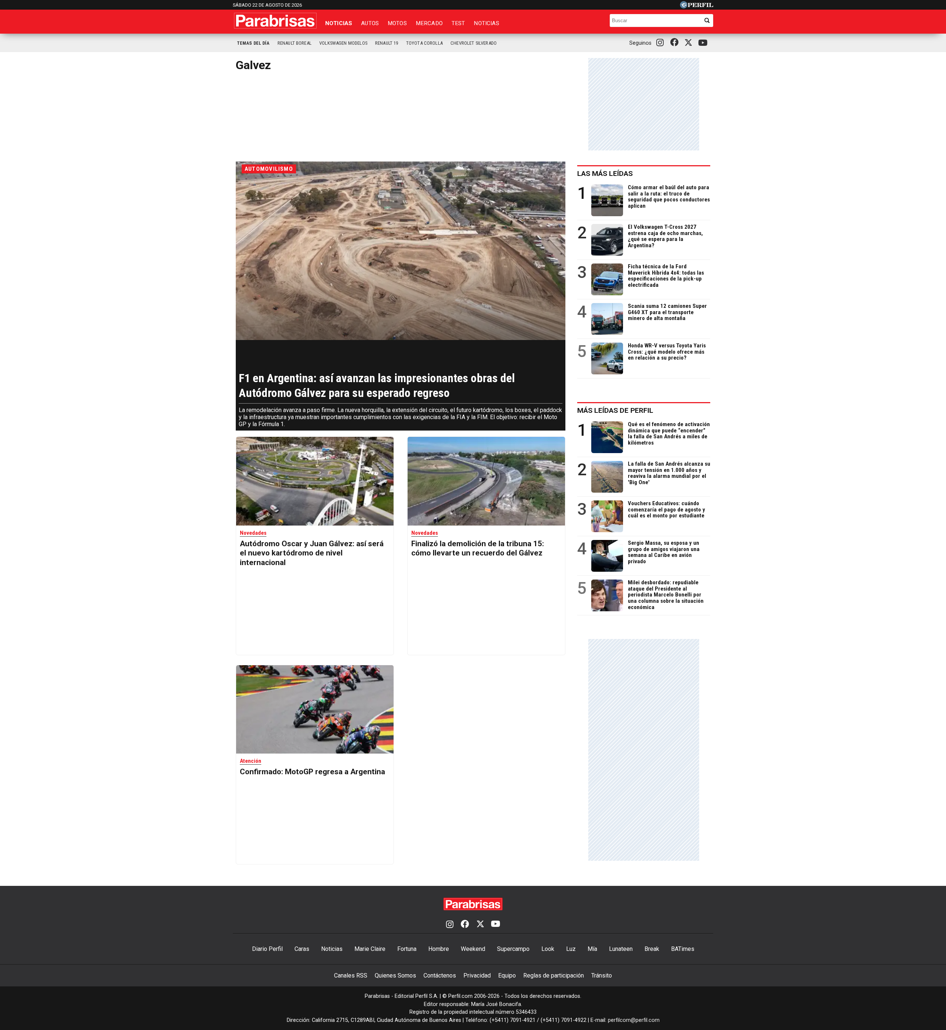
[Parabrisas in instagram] (661, 43)
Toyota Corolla (424, 43)
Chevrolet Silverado (473, 43)
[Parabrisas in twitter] (689, 42)
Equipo (507, 975)
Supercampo (513, 948)
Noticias (338, 23)
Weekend (473, 948)
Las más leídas (605, 173)
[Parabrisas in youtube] (704, 43)
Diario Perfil (267, 948)
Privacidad (477, 975)
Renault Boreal (295, 43)
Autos (370, 23)
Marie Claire (369, 948)
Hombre (438, 948)
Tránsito (601, 975)
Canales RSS (350, 975)
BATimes (682, 948)
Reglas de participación (553, 975)
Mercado (429, 23)
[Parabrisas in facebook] (675, 43)
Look (547, 948)
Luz (571, 948)
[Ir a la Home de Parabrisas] (275, 20)
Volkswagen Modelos (343, 43)
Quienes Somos (395, 975)
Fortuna (406, 948)
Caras (302, 948)
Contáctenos (439, 975)
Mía (592, 948)
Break (651, 948)
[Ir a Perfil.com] (696, 6)
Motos (397, 23)
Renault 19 (386, 43)
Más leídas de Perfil (615, 410)
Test (458, 23)
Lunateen (621, 948)
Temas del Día (253, 43)
